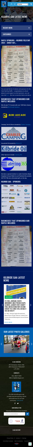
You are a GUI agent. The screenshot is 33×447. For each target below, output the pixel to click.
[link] (14, 107)
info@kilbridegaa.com (18, 375)
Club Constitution (18, 438)
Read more (20, 398)
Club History (16, 427)
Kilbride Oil (18, 143)
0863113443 (18, 373)
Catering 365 (18, 155)
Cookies (18, 435)
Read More (5, 322)
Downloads (27, 438)
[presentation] (2, 304)
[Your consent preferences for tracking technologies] (30, 444)
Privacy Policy (10, 435)
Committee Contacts (8, 438)
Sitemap (24, 435)
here (8, 95)
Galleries (5, 297)
